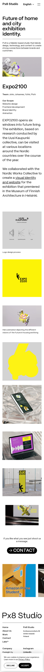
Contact (6, 638)
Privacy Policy (24, 659)
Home (5, 627)
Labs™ (5, 642)
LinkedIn (27, 652)
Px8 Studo (10, 4)
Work (5, 635)
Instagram (28, 649)
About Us (6, 631)
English (27, 4)
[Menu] (39, 4)
